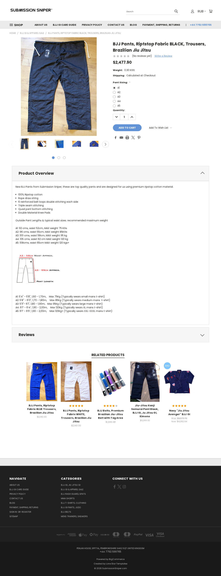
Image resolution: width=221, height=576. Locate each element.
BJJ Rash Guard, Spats (73, 493)
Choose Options (42, 384)
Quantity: (119, 110)
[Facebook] (115, 137)
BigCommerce (116, 559)
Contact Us (116, 25)
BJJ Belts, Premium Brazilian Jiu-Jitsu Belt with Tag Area (110, 414)
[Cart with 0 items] (210, 11)
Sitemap (13, 516)
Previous (12, 144)
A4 (119, 101)
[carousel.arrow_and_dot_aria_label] (58, 157)
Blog (133, 25)
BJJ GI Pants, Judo (71, 507)
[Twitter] (133, 137)
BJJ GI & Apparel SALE (72, 489)
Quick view (41, 377)
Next (105, 144)
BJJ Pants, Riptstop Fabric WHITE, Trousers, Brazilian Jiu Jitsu (76, 416)
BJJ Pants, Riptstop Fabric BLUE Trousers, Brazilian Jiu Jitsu (41, 409)
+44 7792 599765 (201, 25)
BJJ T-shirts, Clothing (73, 502)
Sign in (13, 511)
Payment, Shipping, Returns (161, 25)
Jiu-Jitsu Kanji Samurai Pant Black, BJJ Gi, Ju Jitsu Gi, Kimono (144, 411)
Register (26, 511)
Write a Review (163, 56)
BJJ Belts (66, 511)
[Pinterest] (139, 137)
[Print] (127, 137)
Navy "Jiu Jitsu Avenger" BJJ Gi (179, 412)
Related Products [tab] (108, 355)
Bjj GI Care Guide (64, 25)
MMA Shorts (68, 498)
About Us (41, 25)
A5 (118, 105)
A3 (118, 96)
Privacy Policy (92, 25)
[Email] (121, 137)
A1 (118, 87)
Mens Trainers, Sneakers (74, 516)
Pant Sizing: (121, 82)
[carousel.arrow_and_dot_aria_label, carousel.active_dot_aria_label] (53, 157)
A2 (118, 92)
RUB (201, 11)
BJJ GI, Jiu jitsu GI (70, 484)
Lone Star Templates (116, 563)
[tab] (110, 173)
